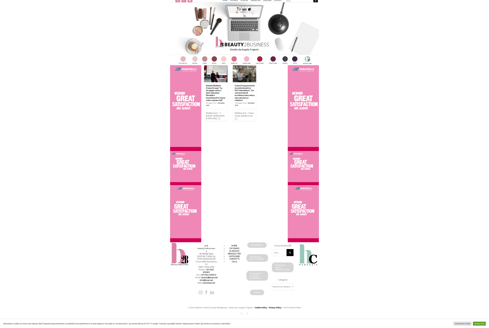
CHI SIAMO (234, 248)
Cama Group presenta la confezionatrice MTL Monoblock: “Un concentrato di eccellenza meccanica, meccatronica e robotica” (245, 92)
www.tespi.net (208, 283)
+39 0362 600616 (208, 275)
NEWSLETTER (234, 254)
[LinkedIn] (212, 292)
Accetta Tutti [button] (479, 323)
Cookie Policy (261, 307)
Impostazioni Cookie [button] (462, 323)
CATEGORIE (234, 256)
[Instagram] (200, 292)
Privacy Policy (275, 307)
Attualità (221, 103)
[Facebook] (206, 292)
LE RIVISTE (234, 251)
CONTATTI (234, 259)
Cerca (234, 261)
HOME (234, 246)
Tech (207, 105)
